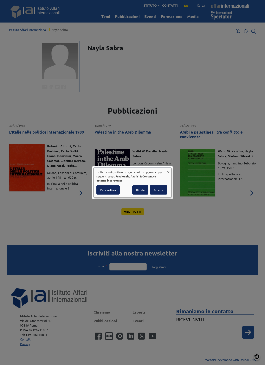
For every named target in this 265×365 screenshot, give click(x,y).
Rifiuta (140, 190)
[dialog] (132, 182)
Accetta (158, 190)
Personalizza (108, 190)
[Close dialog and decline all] (168, 170)
